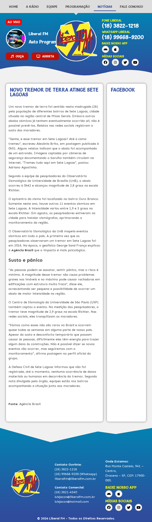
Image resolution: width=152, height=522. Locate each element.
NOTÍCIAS (105, 6)
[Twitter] (125, 62)
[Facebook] (105, 62)
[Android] (105, 49)
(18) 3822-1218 (120, 25)
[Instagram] (115, 62)
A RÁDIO (32, 6)
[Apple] (115, 49)
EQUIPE (52, 6)
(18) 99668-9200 (123, 37)
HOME (13, 6)
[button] (17, 56)
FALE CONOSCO (131, 6)
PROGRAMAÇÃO (77, 6)
